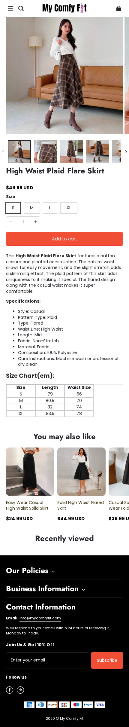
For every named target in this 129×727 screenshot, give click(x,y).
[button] (10, 8)
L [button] (50, 208)
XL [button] (69, 208)
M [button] (32, 208)
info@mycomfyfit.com (40, 618)
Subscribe (107, 660)
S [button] (13, 208)
